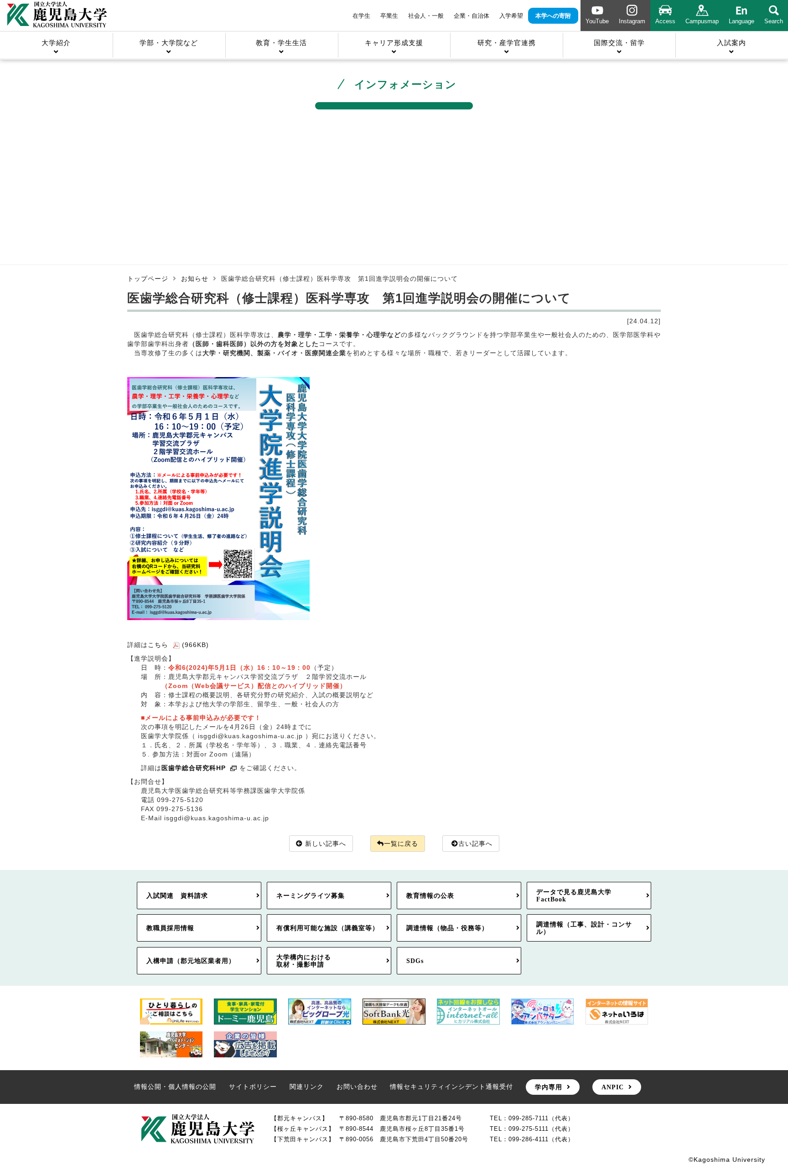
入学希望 (511, 15)
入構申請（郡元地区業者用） (190, 961)
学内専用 (548, 1087)
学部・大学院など (169, 43)
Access (665, 21)
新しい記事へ (325, 843)
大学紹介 (56, 43)
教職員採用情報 (170, 928)
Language (741, 21)
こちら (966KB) (178, 644)
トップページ (147, 278)
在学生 (361, 15)
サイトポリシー (253, 1086)
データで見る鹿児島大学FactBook (574, 895)
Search (773, 21)
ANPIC (612, 1087)
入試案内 (731, 43)
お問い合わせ (357, 1086)
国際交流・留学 (619, 43)
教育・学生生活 (281, 43)
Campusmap (702, 21)
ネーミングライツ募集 (310, 895)
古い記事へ (475, 843)
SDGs (415, 961)
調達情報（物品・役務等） (447, 928)
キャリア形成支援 (394, 43)
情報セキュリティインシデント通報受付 (451, 1086)
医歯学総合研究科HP (193, 767)
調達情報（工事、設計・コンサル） (584, 928)
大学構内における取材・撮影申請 (303, 961)
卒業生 (389, 15)
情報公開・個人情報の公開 (175, 1086)
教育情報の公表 (430, 895)
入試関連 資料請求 (177, 895)
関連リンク (307, 1086)
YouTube (597, 21)
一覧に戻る (401, 843)
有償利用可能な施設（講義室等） (327, 928)
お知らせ (194, 278)
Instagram (632, 21)
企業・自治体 (471, 15)
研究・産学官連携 (506, 43)
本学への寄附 (553, 15)
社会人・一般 (426, 15)
